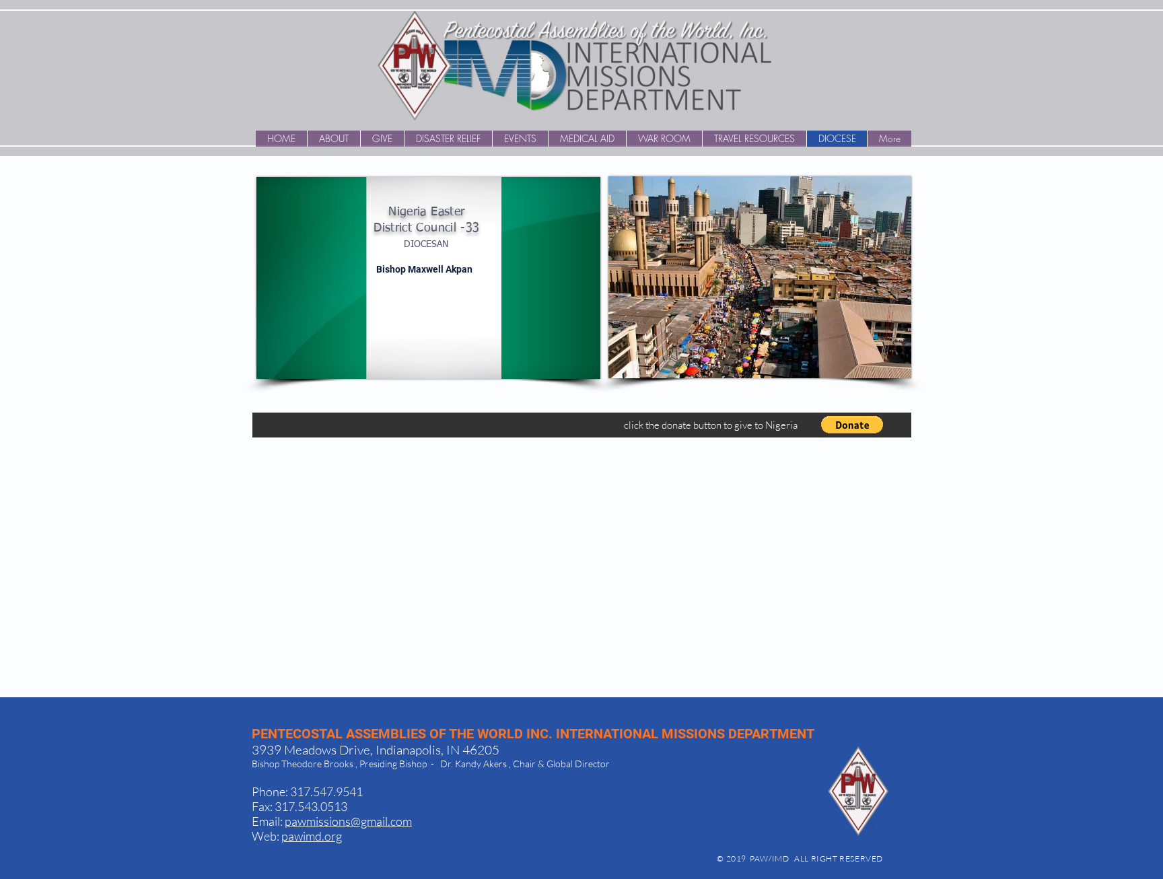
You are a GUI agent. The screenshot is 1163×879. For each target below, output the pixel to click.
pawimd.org (311, 836)
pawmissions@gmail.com (348, 821)
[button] (852, 424)
